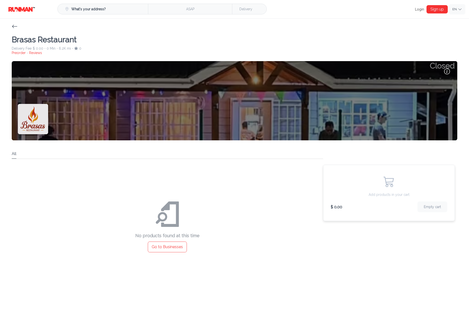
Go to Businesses (167, 246)
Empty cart (433, 206)
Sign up (438, 9)
